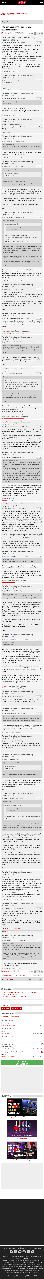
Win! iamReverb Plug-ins (9, 994)
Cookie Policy (22, 1248)
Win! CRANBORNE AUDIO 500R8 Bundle (14, 996)
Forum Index (10, 13)
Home (3, 13)
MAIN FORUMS (21, 13)
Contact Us (12, 1248)
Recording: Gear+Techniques (11, 15)
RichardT (4, 1023)
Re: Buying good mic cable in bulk (12, 1052)
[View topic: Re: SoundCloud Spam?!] (42, 1028)
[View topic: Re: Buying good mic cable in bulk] (42, 1052)
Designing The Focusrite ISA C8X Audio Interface (22, 1117)
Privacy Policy (37, 1248)
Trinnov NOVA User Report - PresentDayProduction (22, 1160)
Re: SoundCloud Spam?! (8, 1028)
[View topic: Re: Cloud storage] (42, 1021)
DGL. (2, 1054)
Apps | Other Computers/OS (8, 1025)
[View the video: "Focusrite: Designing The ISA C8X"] (22, 1107)
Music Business (5, 1033)
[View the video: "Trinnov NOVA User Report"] (22, 1150)
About (5, 1248)
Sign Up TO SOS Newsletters (22, 1063)
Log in (4, 2)
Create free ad (16, 1009)
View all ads (5, 1009)
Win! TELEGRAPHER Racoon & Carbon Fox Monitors (18, 992)
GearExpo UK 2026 (22, 1138)
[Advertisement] (22, 1080)
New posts (5, 1017)
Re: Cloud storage (7, 1020)
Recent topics (14, 1017)
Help (29, 1248)
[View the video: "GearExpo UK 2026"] (22, 1128)
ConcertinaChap (6, 1047)
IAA (2, 1031)
